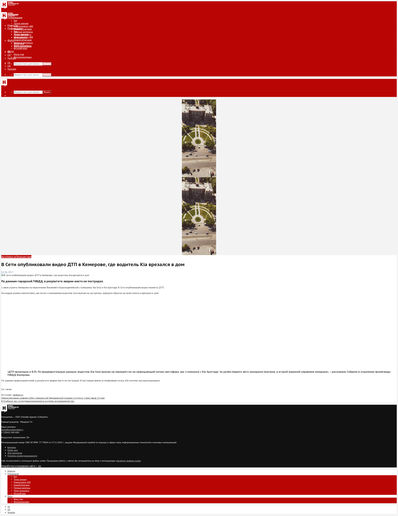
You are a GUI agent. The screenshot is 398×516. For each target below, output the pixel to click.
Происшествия (23, 256)
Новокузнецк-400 (23, 26)
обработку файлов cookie (128, 460)
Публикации (14, 28)
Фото (10, 40)
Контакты (11, 447)
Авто (4, 256)
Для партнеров (14, 453)
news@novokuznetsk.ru (12, 429)
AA (39, 465)
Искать (47, 64)
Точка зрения (21, 23)
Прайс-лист (12, 450)
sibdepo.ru (18, 394)
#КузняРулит (20, 48)
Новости (12, 25)
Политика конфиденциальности (22, 455)
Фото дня (19, 54)
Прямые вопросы (23, 31)
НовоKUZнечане (23, 29)
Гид (15, 31)
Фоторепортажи (23, 57)
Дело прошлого (22, 45)
